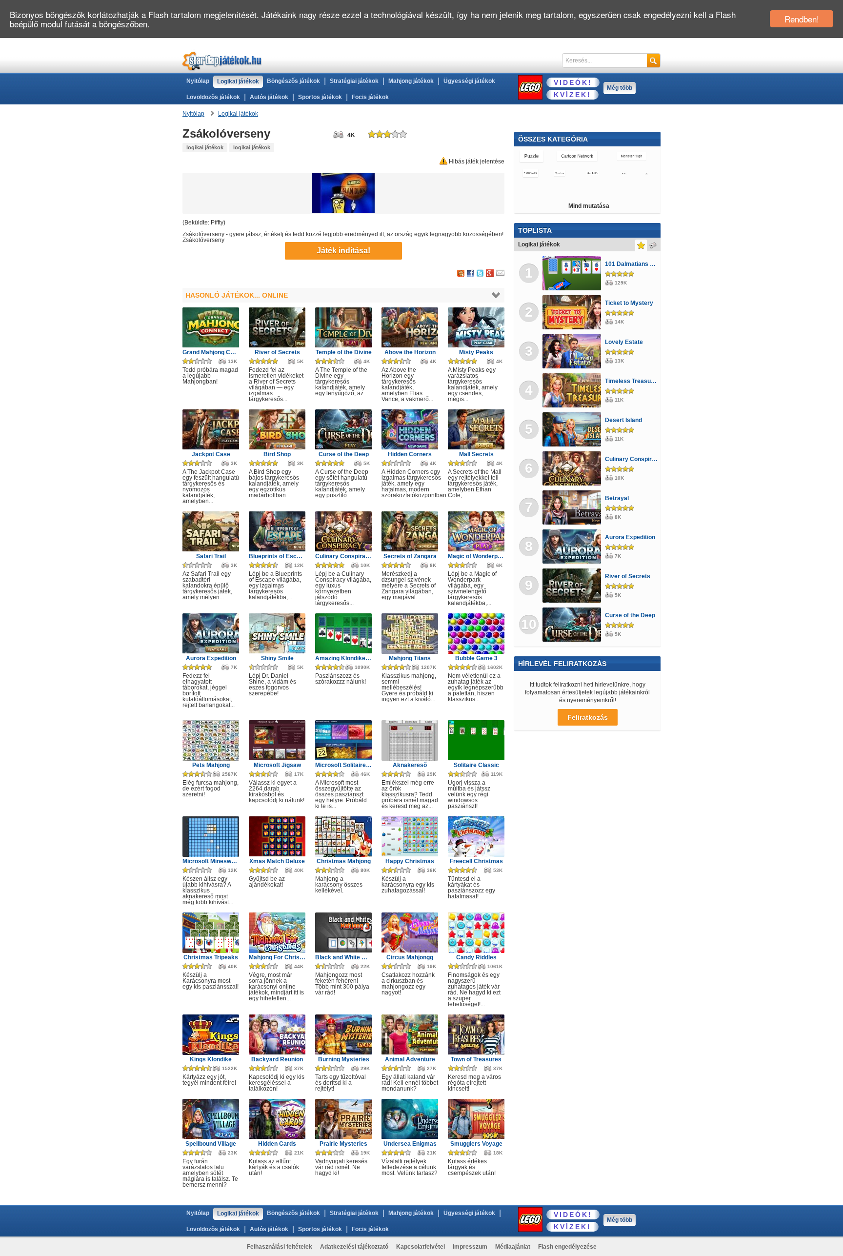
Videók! (573, 82)
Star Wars (555, 190)
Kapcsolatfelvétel (420, 1246)
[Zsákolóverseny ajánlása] (500, 273)
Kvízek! (572, 95)
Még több (619, 87)
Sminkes (530, 173)
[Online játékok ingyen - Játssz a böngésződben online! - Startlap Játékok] (222, 61)
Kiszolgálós (592, 173)
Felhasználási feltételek (279, 1246)
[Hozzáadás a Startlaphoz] (460, 273)
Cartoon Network (577, 156)
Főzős (527, 190)
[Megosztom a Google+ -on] (490, 273)
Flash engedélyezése (567, 1246)
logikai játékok (204, 147)
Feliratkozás (587, 717)
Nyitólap (197, 81)
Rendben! (801, 19)
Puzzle (531, 156)
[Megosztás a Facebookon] (470, 273)
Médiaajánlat (512, 1246)
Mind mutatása (588, 206)
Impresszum (470, 1246)
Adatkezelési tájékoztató (354, 1246)
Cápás (624, 173)
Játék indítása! (343, 250)
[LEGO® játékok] (530, 87)
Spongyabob (593, 190)
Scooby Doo (633, 190)
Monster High (631, 156)
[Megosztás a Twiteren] (480, 273)
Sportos (559, 173)
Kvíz (645, 173)
